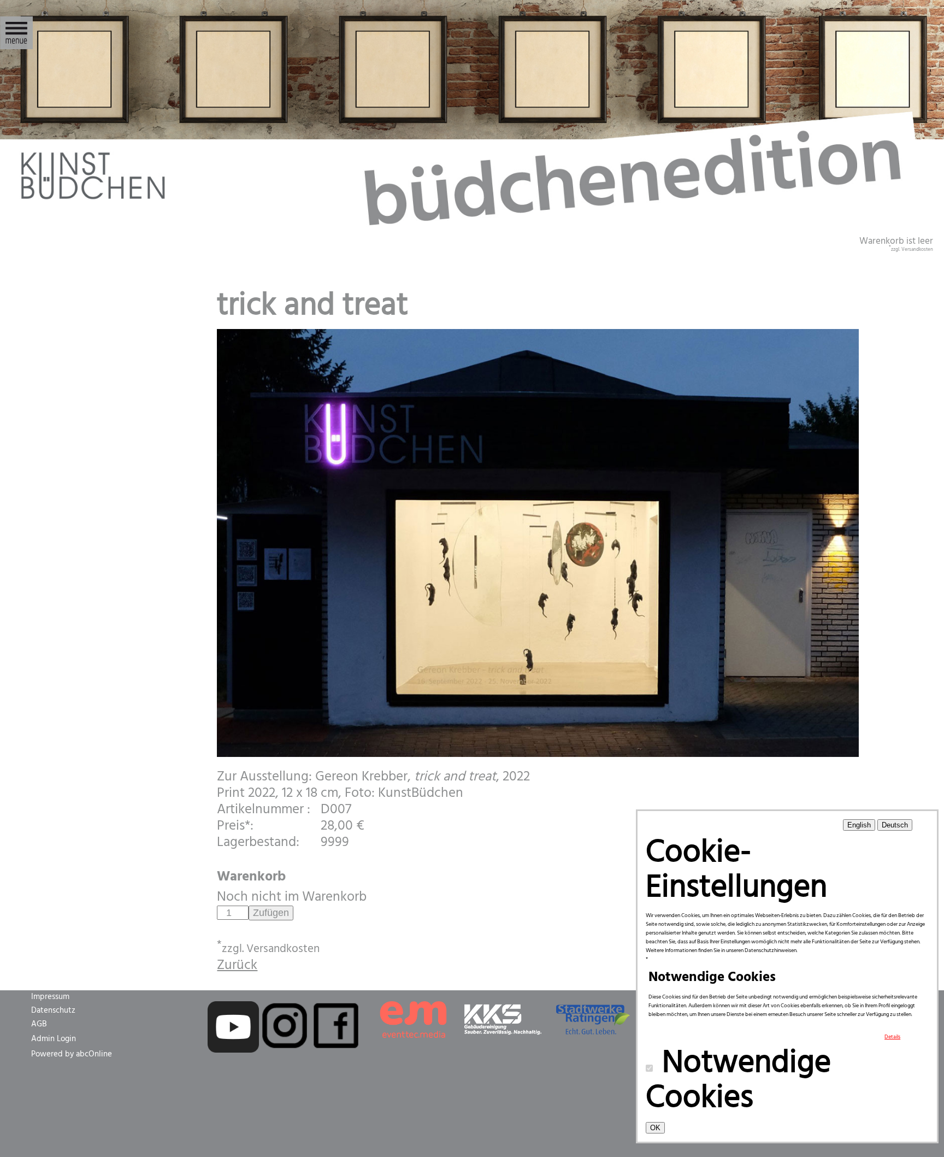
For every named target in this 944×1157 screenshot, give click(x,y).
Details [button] (892, 1036)
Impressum (50, 996)
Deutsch (895, 825)
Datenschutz (53, 1010)
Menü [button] (16, 26)
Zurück (237, 966)
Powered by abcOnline (71, 1054)
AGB (39, 1024)
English (859, 825)
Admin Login (53, 1039)
